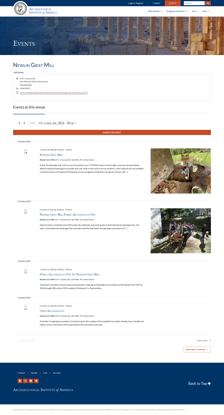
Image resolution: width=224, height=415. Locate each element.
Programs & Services (176, 11)
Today (32, 123)
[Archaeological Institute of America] (20, 7)
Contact (156, 3)
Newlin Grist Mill (51, 155)
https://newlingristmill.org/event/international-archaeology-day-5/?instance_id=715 (54, 92)
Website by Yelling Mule (149, 410)
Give (204, 11)
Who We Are (154, 11)
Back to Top (198, 383)
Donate (173, 3)
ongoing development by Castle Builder (171, 410)
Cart (45, 373)
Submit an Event (112, 132)
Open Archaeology (52, 311)
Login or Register (136, 3)
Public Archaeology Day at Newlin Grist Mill (70, 274)
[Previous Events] (19, 123)
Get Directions (26, 84)
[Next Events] (24, 123)
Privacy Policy (135, 410)
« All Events (18, 72)
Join (193, 11)
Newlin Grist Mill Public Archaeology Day (68, 214)
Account (57, 373)
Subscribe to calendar (195, 349)
